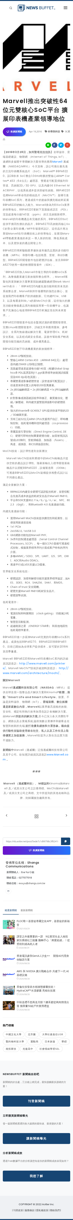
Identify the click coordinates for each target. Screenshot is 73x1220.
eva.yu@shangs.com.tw (32, 883)
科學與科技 (54, 131)
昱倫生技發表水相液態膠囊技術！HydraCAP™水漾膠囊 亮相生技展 (36, 988)
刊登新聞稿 (36, 1101)
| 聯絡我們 (54, 1210)
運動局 (34, 1041)
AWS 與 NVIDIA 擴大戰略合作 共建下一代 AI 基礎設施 (43, 973)
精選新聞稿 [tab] (11, 910)
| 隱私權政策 (42, 1210)
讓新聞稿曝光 (36, 1138)
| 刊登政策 (18, 1210)
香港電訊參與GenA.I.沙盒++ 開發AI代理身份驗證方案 (43, 957)
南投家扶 (11, 1048)
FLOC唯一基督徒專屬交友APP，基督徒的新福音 (43, 923)
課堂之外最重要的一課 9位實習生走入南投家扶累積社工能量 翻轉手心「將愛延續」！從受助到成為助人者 (43, 940)
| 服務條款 (29, 1210)
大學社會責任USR (52, 1034)
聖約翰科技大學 (15, 1041)
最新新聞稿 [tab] (27, 910)
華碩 (64, 1041)
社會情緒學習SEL (49, 1048)
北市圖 (32, 1034)
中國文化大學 (14, 1034)
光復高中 (28, 1048)
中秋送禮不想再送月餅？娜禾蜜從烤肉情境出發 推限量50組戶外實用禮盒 (43, 1004)
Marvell (57, 162)
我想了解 (36, 1176)
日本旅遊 (50, 1041)
